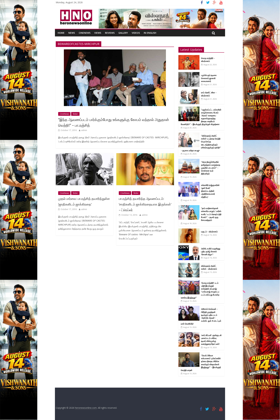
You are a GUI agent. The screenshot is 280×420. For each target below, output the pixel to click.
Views (97, 32)
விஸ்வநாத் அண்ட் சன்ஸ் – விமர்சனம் (209, 267)
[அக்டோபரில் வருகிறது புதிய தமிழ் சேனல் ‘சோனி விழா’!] (188, 247)
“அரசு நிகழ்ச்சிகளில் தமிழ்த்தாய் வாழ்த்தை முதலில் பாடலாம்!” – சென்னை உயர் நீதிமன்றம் (210, 167)
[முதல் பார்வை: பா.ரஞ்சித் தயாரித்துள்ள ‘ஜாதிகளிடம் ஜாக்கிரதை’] (84, 155)
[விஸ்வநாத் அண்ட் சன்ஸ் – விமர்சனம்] (188, 264)
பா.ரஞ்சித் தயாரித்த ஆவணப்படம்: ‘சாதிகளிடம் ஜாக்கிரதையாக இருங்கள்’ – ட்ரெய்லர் (145, 204)
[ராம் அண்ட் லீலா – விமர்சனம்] (188, 91)
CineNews (84, 32)
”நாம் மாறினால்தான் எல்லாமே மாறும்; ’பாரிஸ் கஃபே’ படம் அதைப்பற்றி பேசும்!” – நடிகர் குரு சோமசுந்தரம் (211, 214)
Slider (75, 114)
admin (84, 130)
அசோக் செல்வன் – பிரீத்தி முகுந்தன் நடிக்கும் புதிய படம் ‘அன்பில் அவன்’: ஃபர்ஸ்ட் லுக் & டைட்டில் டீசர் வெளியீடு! (201, 316)
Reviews (110, 32)
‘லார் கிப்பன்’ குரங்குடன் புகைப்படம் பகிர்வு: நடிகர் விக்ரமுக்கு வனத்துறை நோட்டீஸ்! (211, 340)
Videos (136, 32)
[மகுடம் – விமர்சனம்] (188, 230)
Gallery (123, 32)
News (71, 32)
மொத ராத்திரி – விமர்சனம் (208, 59)
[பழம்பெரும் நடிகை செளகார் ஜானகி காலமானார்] (188, 73)
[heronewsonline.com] (75, 10)
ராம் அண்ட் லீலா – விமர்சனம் (209, 94)
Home (61, 32)
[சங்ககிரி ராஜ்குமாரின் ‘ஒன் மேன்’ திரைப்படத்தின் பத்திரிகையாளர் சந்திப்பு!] (188, 183)
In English (150, 32)
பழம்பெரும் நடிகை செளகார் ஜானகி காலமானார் (209, 78)
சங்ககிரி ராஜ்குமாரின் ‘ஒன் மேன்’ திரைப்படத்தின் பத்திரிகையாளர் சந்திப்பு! (210, 191)
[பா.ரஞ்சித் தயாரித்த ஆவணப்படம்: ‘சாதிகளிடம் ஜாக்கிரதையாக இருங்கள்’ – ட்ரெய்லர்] (145, 155)
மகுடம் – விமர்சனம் (209, 231)
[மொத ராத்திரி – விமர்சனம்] (188, 56)
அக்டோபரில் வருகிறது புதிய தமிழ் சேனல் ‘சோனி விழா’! (210, 251)
